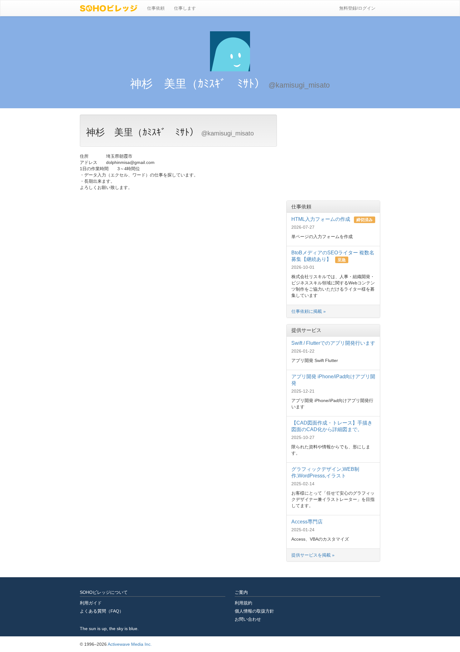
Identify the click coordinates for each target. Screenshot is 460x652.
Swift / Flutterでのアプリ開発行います (333, 343)
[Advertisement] (333, 154)
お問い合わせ (248, 619)
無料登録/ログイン (357, 8)
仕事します (185, 8)
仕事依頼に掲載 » (308, 311)
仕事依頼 (156, 8)
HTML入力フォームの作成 (321, 219)
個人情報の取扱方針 (254, 611)
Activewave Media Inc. (130, 644)
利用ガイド (91, 602)
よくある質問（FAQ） (102, 611)
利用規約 (243, 602)
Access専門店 (307, 521)
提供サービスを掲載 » (313, 555)
